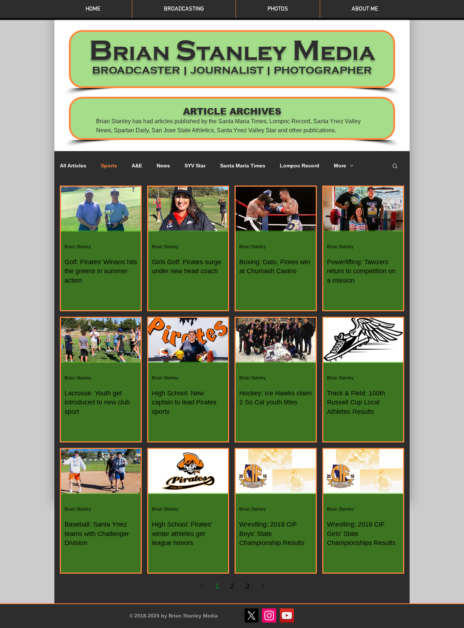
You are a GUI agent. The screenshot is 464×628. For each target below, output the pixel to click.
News (163, 166)
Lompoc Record (299, 166)
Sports (109, 166)
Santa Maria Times (242, 166)
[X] (251, 615)
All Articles (73, 166)
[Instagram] (269, 615)
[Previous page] (201, 585)
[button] (395, 166)
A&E (137, 166)
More (340, 166)
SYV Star (195, 166)
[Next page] (262, 585)
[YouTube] (287, 615)
